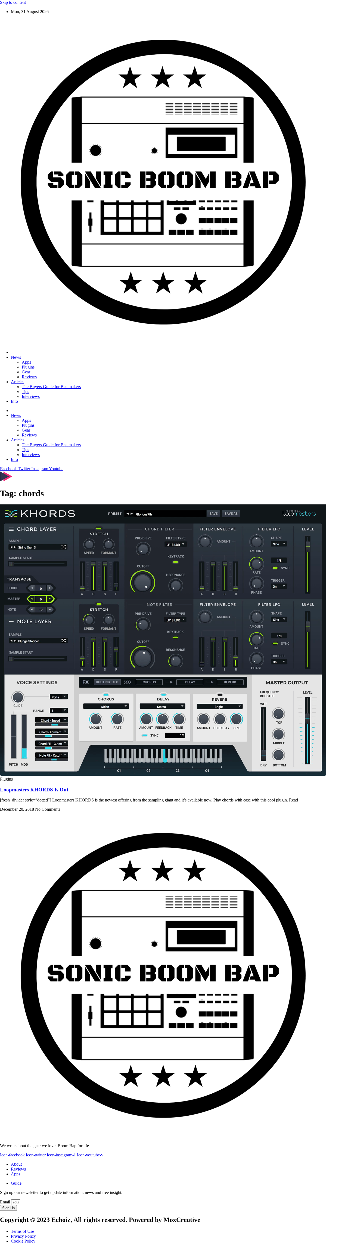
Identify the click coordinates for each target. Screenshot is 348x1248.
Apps (26, 362)
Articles (17, 381)
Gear (26, 372)
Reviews (29, 377)
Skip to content (13, 2)
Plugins (28, 367)
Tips (25, 391)
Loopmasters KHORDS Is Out (34, 790)
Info (14, 401)
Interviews (31, 396)
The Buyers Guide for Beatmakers (51, 386)
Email (5, 1202)
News (16, 357)
